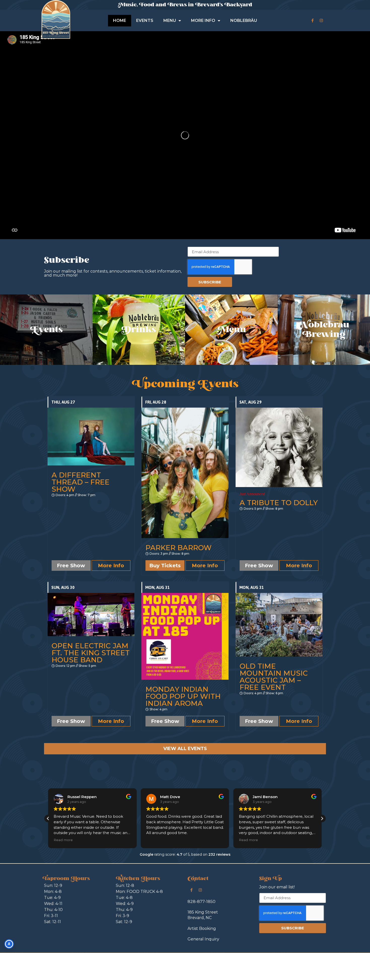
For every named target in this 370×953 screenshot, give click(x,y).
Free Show (71, 565)
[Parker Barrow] (184, 473)
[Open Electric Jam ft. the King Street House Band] (91, 614)
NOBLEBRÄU (243, 20)
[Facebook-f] (312, 20)
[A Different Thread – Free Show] (91, 436)
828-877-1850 (201, 901)
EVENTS (144, 20)
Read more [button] (155, 840)
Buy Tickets (165, 565)
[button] (48, 818)
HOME (119, 20)
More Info (111, 565)
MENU (169, 20)
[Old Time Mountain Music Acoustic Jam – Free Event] (279, 625)
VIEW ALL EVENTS (185, 748)
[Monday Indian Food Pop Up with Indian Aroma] (184, 636)
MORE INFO (203, 20)
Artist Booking (202, 928)
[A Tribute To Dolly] (279, 447)
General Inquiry (203, 939)
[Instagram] (321, 20)
